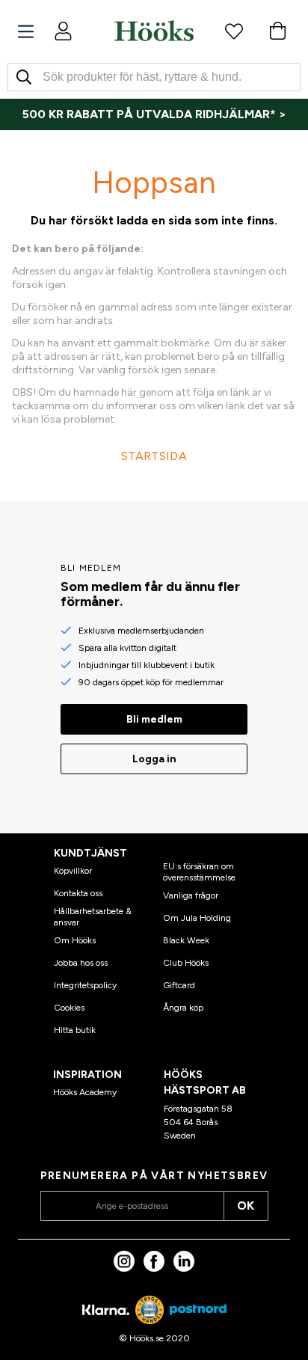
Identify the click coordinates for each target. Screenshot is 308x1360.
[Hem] (154, 30)
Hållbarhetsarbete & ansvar (93, 916)
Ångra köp (183, 1007)
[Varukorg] (277, 31)
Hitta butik (75, 1030)
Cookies (69, 1007)
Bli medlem (154, 719)
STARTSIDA (154, 456)
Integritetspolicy (85, 985)
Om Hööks (75, 940)
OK (245, 1205)
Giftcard (179, 985)
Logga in (154, 759)
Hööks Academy (85, 1092)
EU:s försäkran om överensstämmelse (199, 871)
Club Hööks (186, 963)
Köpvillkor (73, 871)
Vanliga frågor (190, 895)
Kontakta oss (78, 893)
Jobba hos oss (81, 963)
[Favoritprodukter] (234, 31)
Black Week (186, 940)
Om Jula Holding (197, 918)
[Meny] (25, 32)
